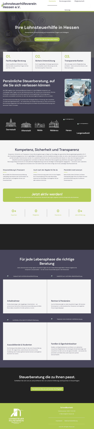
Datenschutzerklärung (70, 421)
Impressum (59, 421)
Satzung (67, 10)
